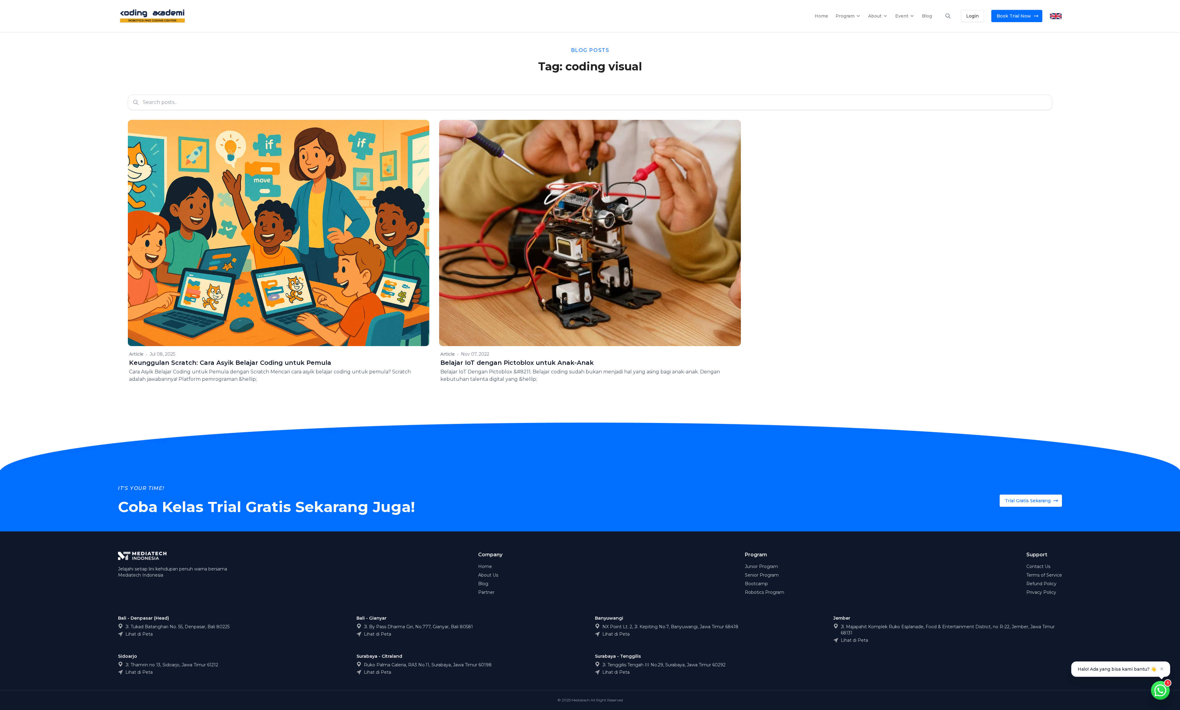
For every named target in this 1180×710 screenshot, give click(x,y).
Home (485, 566)
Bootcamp (756, 583)
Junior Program (761, 566)
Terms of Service (1044, 575)
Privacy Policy (1041, 592)
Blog (483, 583)
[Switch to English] (1056, 16)
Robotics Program (764, 592)
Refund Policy (1041, 583)
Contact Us (1038, 566)
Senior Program (762, 575)
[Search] (948, 16)
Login (972, 16)
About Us (488, 575)
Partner (486, 592)
